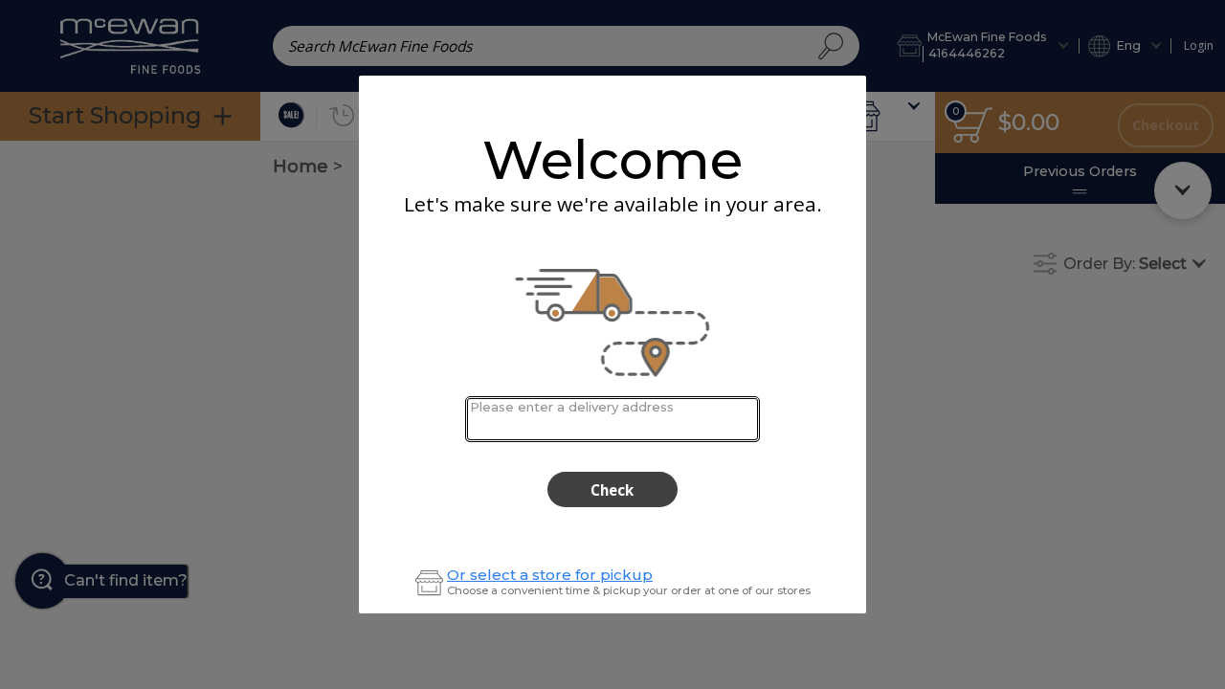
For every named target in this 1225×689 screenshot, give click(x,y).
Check (612, 490)
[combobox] (612, 418)
